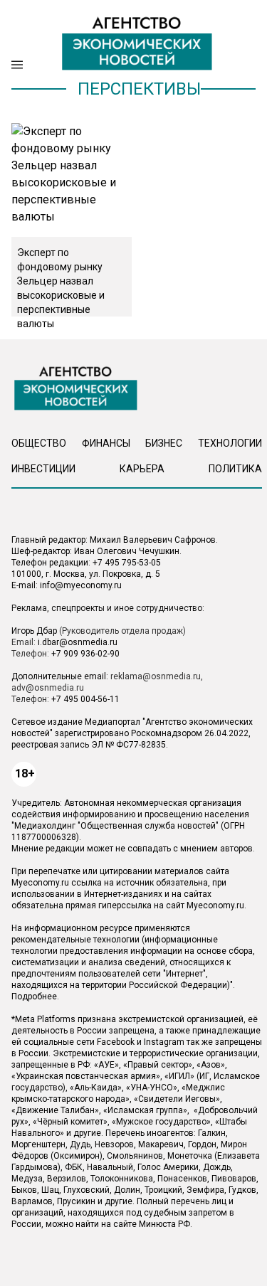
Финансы (106, 443)
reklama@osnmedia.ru (155, 676)
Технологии (230, 443)
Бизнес (163, 443)
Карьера (142, 468)
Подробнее (34, 996)
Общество (38, 443)
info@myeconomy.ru (81, 585)
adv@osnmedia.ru (47, 688)
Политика (235, 468)
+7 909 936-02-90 (85, 654)
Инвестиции (43, 468)
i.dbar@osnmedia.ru (77, 642)
